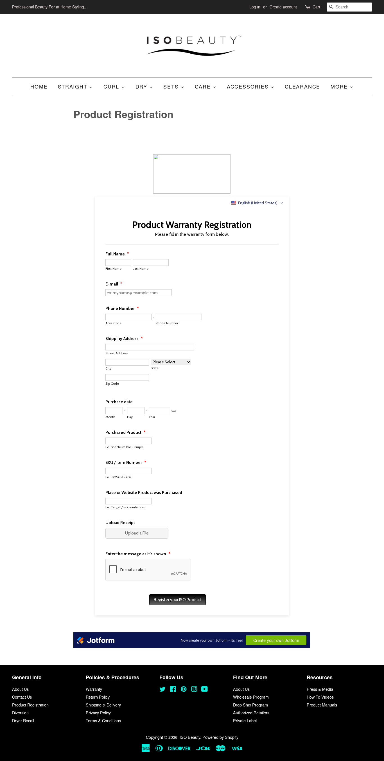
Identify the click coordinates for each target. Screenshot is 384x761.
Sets (171, 86)
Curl (112, 86)
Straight (73, 86)
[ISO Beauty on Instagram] (194, 690)
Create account (283, 7)
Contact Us (22, 697)
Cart (316, 7)
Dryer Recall (23, 720)
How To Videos (320, 697)
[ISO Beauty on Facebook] (173, 690)
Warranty (94, 689)
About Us (20, 689)
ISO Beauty (190, 737)
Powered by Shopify (220, 737)
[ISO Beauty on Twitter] (162, 690)
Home (39, 86)
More (340, 86)
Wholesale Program (251, 697)
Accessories (249, 86)
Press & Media (320, 689)
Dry (142, 86)
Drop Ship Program (250, 705)
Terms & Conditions (103, 720)
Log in (254, 7)
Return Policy (98, 697)
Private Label (245, 720)
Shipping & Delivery (103, 705)
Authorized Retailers (251, 712)
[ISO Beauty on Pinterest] (183, 690)
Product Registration (30, 705)
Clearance (302, 86)
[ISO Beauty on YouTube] (204, 690)
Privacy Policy (98, 712)
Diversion (20, 712)
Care (204, 86)
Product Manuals (322, 705)
